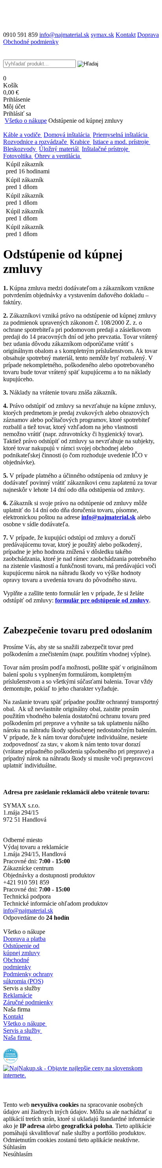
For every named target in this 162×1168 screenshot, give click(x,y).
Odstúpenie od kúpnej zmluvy (21, 949)
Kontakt (126, 34)
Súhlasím (14, 1147)
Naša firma (16, 1037)
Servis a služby (21, 1030)
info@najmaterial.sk (28, 910)
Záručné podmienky (28, 1002)
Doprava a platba (24, 938)
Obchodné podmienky (31, 41)
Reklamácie (17, 995)
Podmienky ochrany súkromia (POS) (28, 977)
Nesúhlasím (17, 1154)
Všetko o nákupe (26, 120)
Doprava (148, 34)
